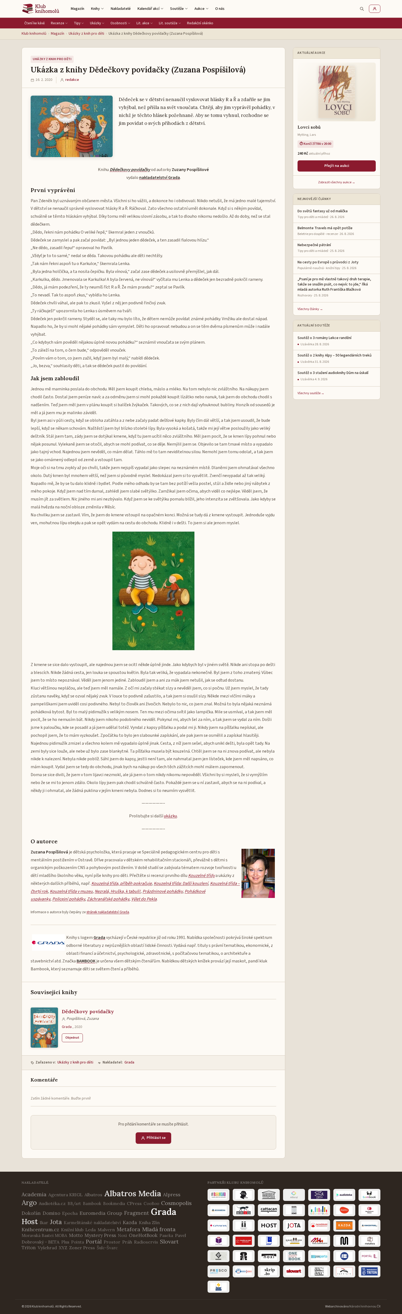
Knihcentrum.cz (40, 1229)
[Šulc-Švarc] (319, 1271)
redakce (72, 80)
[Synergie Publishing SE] (344, 1271)
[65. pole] (244, 1195)
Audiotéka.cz (52, 1203)
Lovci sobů (309, 127)
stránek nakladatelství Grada (107, 912)
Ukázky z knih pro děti (86, 33)
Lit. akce (142, 23)
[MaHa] (319, 1241)
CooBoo (151, 1203)
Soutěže (177, 8)
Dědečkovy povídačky (88, 1011)
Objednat (72, 1037)
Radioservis (146, 1242)
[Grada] (218, 1225)
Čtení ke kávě (34, 23)
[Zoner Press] (218, 1287)
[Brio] (244, 1210)
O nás (220, 8)
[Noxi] (269, 1256)
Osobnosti (118, 23)
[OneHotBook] (294, 1256)
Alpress (171, 1194)
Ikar (44, 1222)
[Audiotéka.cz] (344, 1195)
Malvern (106, 1229)
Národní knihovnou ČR (364, 1306)
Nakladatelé (120, 8)
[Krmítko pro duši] (244, 1241)
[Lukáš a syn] (294, 1241)
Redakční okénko (200, 23)
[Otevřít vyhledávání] (361, 8)
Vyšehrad (47, 1247)
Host (30, 1221)
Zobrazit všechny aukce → (336, 182)
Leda (90, 1229)
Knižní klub (72, 1229)
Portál (94, 1241)
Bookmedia (114, 1203)
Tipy (77, 23)
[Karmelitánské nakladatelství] (319, 1225)
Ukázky (95, 23)
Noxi (122, 1235)
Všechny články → (310, 309)
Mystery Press (100, 1235)
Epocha (70, 1213)
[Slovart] (294, 1271)
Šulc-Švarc (107, 1247)
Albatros (93, 1194)
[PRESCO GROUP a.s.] (218, 1271)
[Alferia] (294, 1195)
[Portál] (369, 1256)
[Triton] (369, 1271)
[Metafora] (369, 1241)
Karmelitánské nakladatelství (92, 1222)
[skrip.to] (269, 1271)
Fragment (136, 1213)
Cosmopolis (176, 1203)
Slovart (169, 1241)
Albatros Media (132, 1193)
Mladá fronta (159, 1229)
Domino (51, 1213)
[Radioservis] (244, 1271)
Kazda (130, 1222)
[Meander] (344, 1241)
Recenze (57, 23)
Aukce (199, 8)
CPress (134, 1203)
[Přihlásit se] (374, 9)
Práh (127, 1242)
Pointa (77, 1242)
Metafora (128, 1229)
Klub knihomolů (34, 33)
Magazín (77, 8)
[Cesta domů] (294, 1210)
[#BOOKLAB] (218, 1195)
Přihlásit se (156, 1138)
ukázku (170, 816)
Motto (76, 1235)
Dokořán (31, 1213)
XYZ (63, 1247)
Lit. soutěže (168, 23)
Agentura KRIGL (65, 1194)
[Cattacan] (269, 1210)
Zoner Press (82, 1247)
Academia (34, 1194)
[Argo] (319, 1195)
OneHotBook (143, 1235)
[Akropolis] (269, 1195)
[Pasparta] (319, 1256)
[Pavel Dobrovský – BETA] (344, 1256)
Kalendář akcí (148, 8)
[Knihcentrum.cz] (369, 1225)
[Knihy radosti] (218, 1241)
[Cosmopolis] (319, 1210)
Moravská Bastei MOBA (44, 1235)
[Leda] (269, 1241)
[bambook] (369, 1195)
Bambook (92, 1203)
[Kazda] (344, 1225)
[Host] (269, 1225)
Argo (29, 1202)
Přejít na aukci (336, 166)
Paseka (166, 1235)
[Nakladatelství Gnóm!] (218, 1256)
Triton (29, 1248)
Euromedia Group (101, 1213)
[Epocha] (369, 1210)
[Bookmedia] (218, 1210)
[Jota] (294, 1225)
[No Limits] (244, 1256)
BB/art (74, 1203)
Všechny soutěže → (311, 393)
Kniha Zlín (149, 1222)
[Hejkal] (244, 1225)
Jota (56, 1222)
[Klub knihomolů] (41, 8)
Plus (65, 1242)
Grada (67, 1027)
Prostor (112, 1242)
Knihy (95, 8)
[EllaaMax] (344, 1210)
